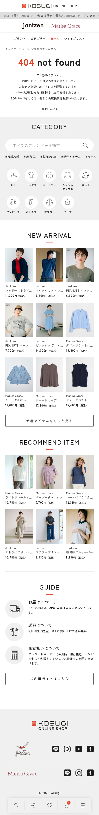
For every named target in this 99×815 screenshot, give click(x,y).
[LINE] (55, 749)
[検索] (16, 805)
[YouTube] (78, 749)
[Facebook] (90, 749)
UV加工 (31, 156)
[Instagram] (67, 749)
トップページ (13, 49)
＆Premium (49, 156)
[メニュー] (82, 805)
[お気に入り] (49, 805)
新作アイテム (72, 156)
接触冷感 (13, 156)
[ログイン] (33, 805)
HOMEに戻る (49, 109)
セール (54, 38)
